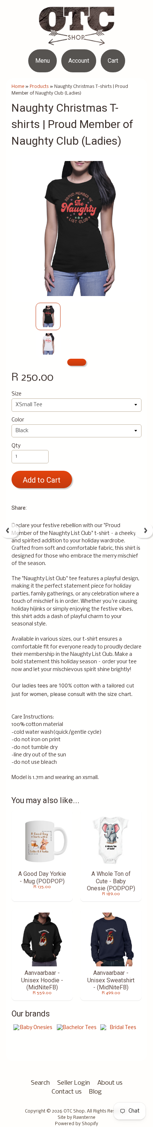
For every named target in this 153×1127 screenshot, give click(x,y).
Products (39, 86)
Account (78, 60)
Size (17, 394)
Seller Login (73, 1083)
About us (110, 1083)
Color (18, 420)
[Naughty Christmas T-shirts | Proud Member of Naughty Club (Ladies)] (48, 316)
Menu (42, 60)
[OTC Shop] (77, 40)
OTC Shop (74, 1111)
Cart (113, 60)
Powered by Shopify (76, 1124)
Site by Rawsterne (76, 1118)
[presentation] (9, 530)
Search (40, 1083)
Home (18, 86)
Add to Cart (42, 480)
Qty (16, 446)
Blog (95, 1091)
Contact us (67, 1091)
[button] (76, 362)
